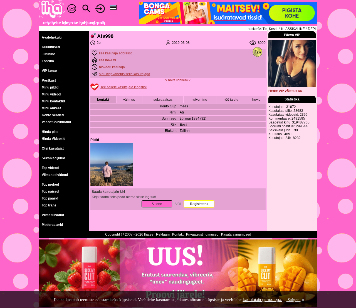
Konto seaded (53, 115)
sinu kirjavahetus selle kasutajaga (124, 74)
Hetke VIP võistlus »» (285, 91)
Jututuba (49, 54)
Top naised (50, 191)
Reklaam (163, 234)
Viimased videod (55, 175)
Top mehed (50, 184)
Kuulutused (51, 47)
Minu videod (51, 94)
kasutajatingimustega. (262, 299)
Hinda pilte (50, 132)
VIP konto (49, 71)
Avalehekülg (51, 37)
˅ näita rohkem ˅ (178, 80)
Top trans (49, 205)
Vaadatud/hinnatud (56, 122)
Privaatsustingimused (202, 234)
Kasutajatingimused (236, 234)
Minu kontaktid (53, 101)
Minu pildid (50, 87)
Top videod (50, 168)
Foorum (48, 61)
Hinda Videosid (53, 139)
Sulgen (293, 299)
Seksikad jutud (53, 158)
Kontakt (178, 234)
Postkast (49, 80)
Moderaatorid (52, 225)
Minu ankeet (51, 108)
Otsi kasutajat (53, 148)
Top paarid (50, 198)
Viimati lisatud (53, 215)
